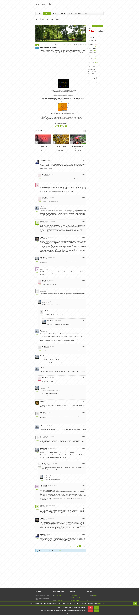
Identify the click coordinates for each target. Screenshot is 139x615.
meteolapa (71, 44)
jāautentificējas (59, 550)
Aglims (94, 54)
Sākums (39, 13)
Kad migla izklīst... (43, 146)
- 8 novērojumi (51, 401)
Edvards (42, 290)
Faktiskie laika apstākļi (75, 597)
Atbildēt (37, 165)
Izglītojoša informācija (92, 82)
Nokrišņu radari (74, 595)
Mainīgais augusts (92, 48)
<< (70, 546)
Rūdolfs (57, 149)
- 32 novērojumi (55, 485)
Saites (70, 13)
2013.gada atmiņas (61, 146)
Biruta (41, 436)
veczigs (42, 221)
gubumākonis (43, 207)
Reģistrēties (78, 13)
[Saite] (43, 139)
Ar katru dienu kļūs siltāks (48, 48)
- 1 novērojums (52, 257)
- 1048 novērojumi (51, 160)
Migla (40, 149)
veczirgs (94, 46)
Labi (135, 603)
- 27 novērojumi (51, 197)
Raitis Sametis (43, 257)
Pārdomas (90, 87)
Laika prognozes (100, 19)
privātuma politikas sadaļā (78, 613)
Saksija (44, 197)
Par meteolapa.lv (91, 85)
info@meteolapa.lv (97, 598)
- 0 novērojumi (51, 174)
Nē (90, 607)
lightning (42, 237)
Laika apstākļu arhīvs (75, 600)
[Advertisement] (81, 6)
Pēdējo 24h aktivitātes (75, 599)
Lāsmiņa (44, 174)
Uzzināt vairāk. (100, 603)
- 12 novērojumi (51, 346)
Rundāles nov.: (93, 44)
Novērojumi (62, 13)
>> (84, 546)
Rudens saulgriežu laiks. (78, 146)
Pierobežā (42, 160)
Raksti (46, 13)
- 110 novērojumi (52, 436)
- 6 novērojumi (53, 268)
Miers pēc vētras (92, 40)
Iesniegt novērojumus (98, 26)
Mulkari (42, 268)
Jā (96, 607)
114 (66, 44)
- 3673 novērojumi (50, 237)
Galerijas (54, 13)
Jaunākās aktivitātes (93, 38)
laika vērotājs (43, 485)
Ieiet (86, 13)
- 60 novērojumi (49, 289)
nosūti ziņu (95, 595)
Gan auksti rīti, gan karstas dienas (95, 73)
